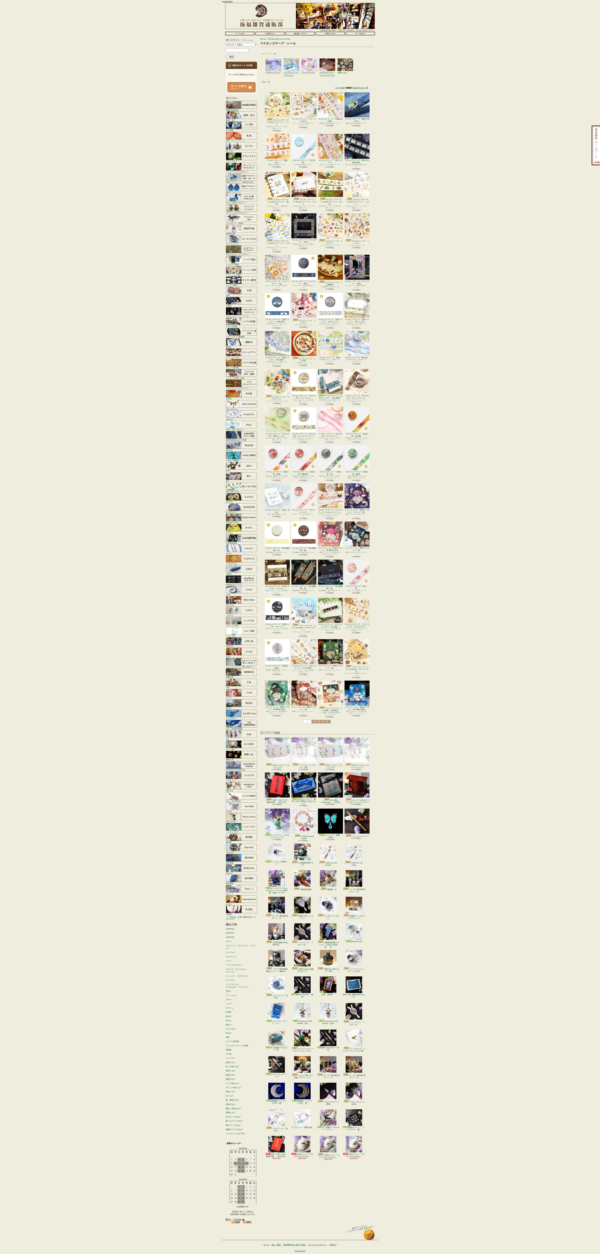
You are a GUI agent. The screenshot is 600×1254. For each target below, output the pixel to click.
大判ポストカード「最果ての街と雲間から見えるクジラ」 (304, 801)
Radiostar (229, 873)
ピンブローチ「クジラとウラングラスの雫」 (354, 1050)
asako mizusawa (232, 409)
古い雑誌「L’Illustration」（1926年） (330, 801)
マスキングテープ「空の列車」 (304, 161)
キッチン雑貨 (231, 285)
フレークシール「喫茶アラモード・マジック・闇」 (357, 511)
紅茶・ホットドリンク (235, 141)
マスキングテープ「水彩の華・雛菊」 (357, 473)
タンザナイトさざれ (331, 917)
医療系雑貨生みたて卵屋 (236, 440)
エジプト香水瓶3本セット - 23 (332, 1076)
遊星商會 (229, 863)
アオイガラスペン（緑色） (357, 1103)
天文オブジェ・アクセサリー (238, 254)
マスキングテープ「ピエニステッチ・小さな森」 (330, 625)
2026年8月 (230, 929)
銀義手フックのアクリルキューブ (356, 917)
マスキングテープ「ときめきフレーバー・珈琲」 (277, 201)
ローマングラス (232, 244)
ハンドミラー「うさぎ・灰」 (305, 943)
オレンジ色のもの (233, 1087)
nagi (227, 739)
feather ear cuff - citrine (357, 864)
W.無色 (229, 914)
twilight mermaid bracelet (307, 837)
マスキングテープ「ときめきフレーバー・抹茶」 (330, 201)
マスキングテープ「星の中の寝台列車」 (357, 161)
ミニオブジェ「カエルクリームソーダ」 (279, 836)
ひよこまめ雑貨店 (233, 801)
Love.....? (229, 894)
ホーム (240, 33)
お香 (228, 295)
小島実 (228, 574)
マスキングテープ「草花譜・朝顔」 (277, 667)
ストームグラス (232, 357)
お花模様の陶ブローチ (305, 864)
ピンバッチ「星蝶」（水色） (333, 836)
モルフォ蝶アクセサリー (236, 203)
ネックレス (230, 952)
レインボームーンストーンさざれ (356, 970)
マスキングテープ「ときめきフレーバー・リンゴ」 (277, 122)
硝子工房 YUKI (232, 491)
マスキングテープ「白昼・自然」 (277, 511)
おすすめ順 (340, 88)
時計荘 (228, 708)
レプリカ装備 (231, 326)
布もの (228, 1020)
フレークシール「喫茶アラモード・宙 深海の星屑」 (357, 708)
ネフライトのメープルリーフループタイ (303, 1050)
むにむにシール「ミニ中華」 (307, 360)
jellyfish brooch (356, 941)
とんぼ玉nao (231, 718)
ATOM (246, 1222)
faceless (229, 904)
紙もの (228, 1016)
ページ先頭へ (369, 1235)
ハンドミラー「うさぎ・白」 (357, 1023)
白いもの (229, 1096)
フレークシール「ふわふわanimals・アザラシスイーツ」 (304, 627)
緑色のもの (230, 1075)
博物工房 (229, 760)
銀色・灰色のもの (233, 1108)
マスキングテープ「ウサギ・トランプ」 (304, 511)
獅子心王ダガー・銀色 (304, 995)
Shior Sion (230, 605)
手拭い (228, 991)
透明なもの (230, 1112)
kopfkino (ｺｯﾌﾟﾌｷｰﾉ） (234, 584)
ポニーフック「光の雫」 (280, 997)
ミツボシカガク (232, 832)
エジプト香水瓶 (232, 368)
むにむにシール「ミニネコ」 (307, 321)
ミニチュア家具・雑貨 (235, 378)
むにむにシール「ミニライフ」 (334, 242)
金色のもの (230, 1104)
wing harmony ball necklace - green (330, 1022)
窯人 (228, 481)
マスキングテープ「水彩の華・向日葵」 (357, 435)
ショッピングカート (360, 33)
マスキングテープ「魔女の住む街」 (357, 120)
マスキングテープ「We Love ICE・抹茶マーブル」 (277, 435)
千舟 (228, 687)
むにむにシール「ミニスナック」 (280, 398)
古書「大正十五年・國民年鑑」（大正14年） (277, 1155)
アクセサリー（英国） (235, 223)
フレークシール (309, 61)
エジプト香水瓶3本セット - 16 (357, 1076)
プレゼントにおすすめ (235, 1133)
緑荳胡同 (229, 883)
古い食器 (229, 130)
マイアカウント (240, 40)
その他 (228, 1054)
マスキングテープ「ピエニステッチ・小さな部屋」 (304, 667)
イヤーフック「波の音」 (280, 1129)
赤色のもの (230, 1062)
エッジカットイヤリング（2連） (307, 766)
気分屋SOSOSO (232, 522)
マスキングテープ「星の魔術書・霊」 (304, 587)
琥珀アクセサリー (233, 192)
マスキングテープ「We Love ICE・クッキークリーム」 (304, 435)
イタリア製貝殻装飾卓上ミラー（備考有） (277, 970)
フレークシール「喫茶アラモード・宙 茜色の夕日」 (330, 549)
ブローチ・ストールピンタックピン (236, 970)
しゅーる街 (230, 636)
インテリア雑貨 (232, 264)
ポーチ (228, 999)
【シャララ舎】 (232, 625)
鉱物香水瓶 (230, 234)
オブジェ (229, 1008)
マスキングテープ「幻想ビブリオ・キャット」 (277, 625)
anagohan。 (230, 419)
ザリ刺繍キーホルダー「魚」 (279, 1049)
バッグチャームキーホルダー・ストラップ (237, 985)
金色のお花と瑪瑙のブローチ (305, 970)
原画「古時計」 (328, 994)
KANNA (229, 502)
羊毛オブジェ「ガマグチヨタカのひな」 (303, 1155)
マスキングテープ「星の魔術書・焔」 (304, 549)
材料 (228, 1037)
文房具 (228, 306)
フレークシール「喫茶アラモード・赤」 (304, 708)
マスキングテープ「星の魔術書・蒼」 (330, 587)
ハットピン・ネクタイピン (237, 976)
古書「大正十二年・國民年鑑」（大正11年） (278, 801)
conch (228, 595)
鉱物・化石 (230, 120)
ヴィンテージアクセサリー (237, 172)
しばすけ (229, 615)
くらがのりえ (231, 564)
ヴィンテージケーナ (360, 836)
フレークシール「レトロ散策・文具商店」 (331, 709)
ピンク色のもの (232, 1083)
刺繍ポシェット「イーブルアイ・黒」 (355, 1128)
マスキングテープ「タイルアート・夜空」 (304, 282)
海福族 (228, 1050)
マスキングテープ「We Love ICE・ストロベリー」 (330, 435)
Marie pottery (231, 821)
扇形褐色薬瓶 (306, 889)
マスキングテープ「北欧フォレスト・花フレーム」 (330, 320)
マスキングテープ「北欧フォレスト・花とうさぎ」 (357, 320)
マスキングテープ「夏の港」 (357, 357)
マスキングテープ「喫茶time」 (277, 161)
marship (229, 811)
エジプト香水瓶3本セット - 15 (280, 917)
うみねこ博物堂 (232, 460)
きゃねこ (229, 533)
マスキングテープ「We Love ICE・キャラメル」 (304, 397)
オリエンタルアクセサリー (237, 213)
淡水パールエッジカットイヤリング (359, 766)
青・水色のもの (232, 1067)
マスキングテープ (273, 61)
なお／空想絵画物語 (234, 729)
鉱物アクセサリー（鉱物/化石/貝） (240, 182)
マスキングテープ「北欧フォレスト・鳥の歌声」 (277, 358)
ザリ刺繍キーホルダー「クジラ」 (330, 1128)
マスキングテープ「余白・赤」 (357, 587)
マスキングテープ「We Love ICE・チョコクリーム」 (357, 397)
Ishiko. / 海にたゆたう (235, 430)
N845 (228, 471)
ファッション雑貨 (233, 275)
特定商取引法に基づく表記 (294, 1245)
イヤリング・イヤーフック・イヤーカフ (241, 947)
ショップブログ (300, 33)
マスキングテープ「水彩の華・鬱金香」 (304, 473)
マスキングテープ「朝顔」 (330, 357)
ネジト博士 (230, 749)
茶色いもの (230, 1092)
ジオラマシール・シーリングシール (327, 61)
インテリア (230, 1058)
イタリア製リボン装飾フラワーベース (303, 1076)
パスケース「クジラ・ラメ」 (279, 1022)
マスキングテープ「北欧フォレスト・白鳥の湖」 (277, 320)
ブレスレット (231, 957)
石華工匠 (229, 646)
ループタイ (230, 980)
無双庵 (228, 842)
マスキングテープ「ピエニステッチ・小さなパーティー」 (330, 511)
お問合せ (330, 33)
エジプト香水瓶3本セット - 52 (357, 890)
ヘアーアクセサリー (234, 965)
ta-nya (228, 656)
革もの (228, 1033)
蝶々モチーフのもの (234, 1121)
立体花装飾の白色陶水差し (280, 943)
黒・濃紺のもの (232, 1100)
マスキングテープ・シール (237, 316)
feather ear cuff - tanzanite (331, 864)
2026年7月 (230, 933)
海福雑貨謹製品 (232, 110)
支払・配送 (276, 1245)
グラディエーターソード (279, 1075)
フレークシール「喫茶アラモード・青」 (357, 549)
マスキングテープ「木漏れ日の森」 (330, 120)
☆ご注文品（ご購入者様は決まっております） (241, 918)
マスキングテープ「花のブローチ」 (330, 161)
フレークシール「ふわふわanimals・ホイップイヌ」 (357, 669)
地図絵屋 (229, 677)
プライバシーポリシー (317, 1245)
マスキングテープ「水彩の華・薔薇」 (277, 473)
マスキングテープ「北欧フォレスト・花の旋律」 (330, 397)
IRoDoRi (229, 450)
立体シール (345, 61)
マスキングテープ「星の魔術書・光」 (277, 549)
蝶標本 (228, 347)
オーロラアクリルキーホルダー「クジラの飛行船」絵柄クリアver (276, 890)
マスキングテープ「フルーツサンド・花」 (277, 282)
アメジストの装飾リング (279, 863)
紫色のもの (230, 1079)
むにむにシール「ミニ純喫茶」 (334, 283)
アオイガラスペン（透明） (331, 1103)
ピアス (228, 941)
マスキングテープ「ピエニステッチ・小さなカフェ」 (357, 625)
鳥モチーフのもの (233, 1117)
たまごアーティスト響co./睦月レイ (240, 667)
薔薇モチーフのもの (234, 1129)
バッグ (228, 1004)
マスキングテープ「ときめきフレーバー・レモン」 (277, 243)
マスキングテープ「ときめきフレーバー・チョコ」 (304, 201)
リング (228, 961)
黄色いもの (230, 1071)
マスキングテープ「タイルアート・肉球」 (357, 282)
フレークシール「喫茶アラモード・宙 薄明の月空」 (277, 708)
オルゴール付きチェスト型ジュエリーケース (358, 801)
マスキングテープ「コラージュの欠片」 (304, 120)
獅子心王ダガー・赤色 (330, 1049)
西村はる (229, 791)
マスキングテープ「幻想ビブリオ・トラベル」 (277, 587)
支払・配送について (270, 33)
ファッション (231, 995)
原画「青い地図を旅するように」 (354, 995)
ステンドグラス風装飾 (235, 337)
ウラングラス (231, 161)
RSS (235, 1222)
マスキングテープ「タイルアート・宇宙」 (304, 241)
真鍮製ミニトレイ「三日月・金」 (304, 1102)
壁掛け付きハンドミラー (305, 917)
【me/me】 (230, 852)
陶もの (228, 1025)
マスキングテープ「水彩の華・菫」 (330, 473)
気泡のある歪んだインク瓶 (331, 970)
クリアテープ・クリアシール (291, 61)
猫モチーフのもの (233, 1125)
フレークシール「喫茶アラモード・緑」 (330, 667)
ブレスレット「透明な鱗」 (302, 1127)
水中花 (228, 399)
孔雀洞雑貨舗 (231, 543)
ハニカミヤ (230, 780)
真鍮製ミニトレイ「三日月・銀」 (278, 1102)
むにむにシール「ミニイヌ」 (360, 242)
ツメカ (228, 698)
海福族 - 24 (331, 889)
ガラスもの (230, 1029)
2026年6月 (230, 937)
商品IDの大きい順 (360, 88)
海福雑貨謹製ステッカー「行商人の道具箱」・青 (329, 944)
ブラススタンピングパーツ (237, 388)
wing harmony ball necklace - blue (304, 1022)
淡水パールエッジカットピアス (280, 766)
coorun (228, 553)
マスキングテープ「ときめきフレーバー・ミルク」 (357, 201)
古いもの (229, 151)
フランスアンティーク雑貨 (237, 1046)
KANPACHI (231, 512)
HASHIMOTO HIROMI (235, 770)
